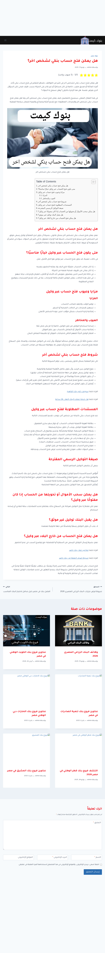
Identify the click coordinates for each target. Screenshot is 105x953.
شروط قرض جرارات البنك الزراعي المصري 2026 (81, 589)
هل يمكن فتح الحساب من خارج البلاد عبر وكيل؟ (57, 218)
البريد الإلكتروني (59, 857)
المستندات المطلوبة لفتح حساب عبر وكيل (55, 205)
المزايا (45, 195)
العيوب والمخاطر (49, 198)
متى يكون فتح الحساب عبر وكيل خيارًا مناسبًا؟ (56, 189)
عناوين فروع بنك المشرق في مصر (26, 771)
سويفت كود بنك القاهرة (77, 392)
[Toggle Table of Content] (92, 182)
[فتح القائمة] (5, 40)
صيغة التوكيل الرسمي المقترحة (50, 208)
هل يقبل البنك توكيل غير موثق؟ (50, 215)
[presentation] (78, 630)
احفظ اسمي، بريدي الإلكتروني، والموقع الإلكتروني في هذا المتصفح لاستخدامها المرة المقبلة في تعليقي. (58, 865)
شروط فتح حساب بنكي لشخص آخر (52, 201)
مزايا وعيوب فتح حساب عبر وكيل (51, 192)
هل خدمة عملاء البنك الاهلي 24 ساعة (71, 399)
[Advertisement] (52, 18)
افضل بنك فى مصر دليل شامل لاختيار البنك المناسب (26, 589)
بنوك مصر (94, 56)
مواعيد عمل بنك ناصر (78, 550)
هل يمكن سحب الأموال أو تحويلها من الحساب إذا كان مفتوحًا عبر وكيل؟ (66, 211)
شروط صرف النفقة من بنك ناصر (73, 558)
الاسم (97, 857)
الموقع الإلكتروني (25, 857)
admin (89, 67)
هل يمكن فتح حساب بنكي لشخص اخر (53, 186)
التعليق (97, 823)
